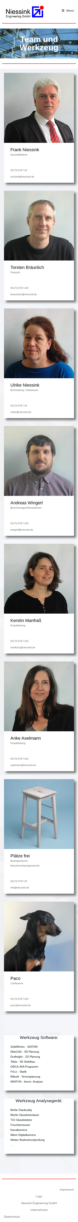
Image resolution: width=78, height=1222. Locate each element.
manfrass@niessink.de (22, 647)
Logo (39, 1196)
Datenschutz (12, 1216)
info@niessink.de (19, 887)
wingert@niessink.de (21, 529)
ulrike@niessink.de (20, 412)
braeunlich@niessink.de (23, 294)
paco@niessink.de (20, 1005)
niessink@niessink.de (22, 176)
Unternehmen (39, 1209)
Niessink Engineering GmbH (39, 1203)
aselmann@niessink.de (23, 765)
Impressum (67, 1189)
